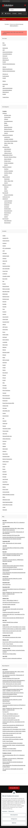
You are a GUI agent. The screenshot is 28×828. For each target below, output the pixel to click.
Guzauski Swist (6, 321)
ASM (4, 250)
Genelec (4, 314)
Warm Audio (5, 448)
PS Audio (4, 385)
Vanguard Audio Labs (7, 436)
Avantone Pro (5, 238)
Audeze (4, 245)
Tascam (4, 426)
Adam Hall (5, 261)
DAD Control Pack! (6, 584)
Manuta (4, 349)
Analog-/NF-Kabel (8, 202)
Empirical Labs (6, 299)
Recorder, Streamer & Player (10, 157)
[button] (21, 5)
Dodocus (4, 451)
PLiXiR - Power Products (8, 643)
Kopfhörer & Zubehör (7, 167)
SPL (3, 418)
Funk (4, 309)
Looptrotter (5, 342)
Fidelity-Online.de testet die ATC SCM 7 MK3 (12, 630)
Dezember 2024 (6, 582)
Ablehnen (14, 822)
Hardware (5, 113)
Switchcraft (5, 423)
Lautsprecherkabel (8, 200)
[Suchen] (24, 9)
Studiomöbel (7, 179)
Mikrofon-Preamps (8, 129)
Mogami (4, 355)
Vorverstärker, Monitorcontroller (10, 141)
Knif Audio (5, 337)
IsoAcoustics (5, 329)
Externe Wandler (7, 159)
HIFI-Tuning (5, 327)
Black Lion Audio (6, 288)
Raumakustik (5, 192)
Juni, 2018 (5, 656)
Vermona (4, 441)
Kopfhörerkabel (7, 208)
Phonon (4, 375)
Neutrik (4, 365)
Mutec (4, 357)
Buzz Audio (5, 278)
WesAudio (5, 509)
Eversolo (4, 301)
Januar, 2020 (5, 624)
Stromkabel (6, 206)
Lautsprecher (7, 137)
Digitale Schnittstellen (8, 163)
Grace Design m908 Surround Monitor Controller (13, 641)
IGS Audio (5, 474)
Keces (4, 332)
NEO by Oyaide (6, 360)
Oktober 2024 (6, 598)
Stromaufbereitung (8, 210)
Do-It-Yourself (5, 218)
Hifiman (4, 324)
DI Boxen (6, 119)
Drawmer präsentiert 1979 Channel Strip (11, 535)
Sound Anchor (6, 415)
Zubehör (6, 133)
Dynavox (4, 464)
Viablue (4, 443)
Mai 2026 (5, 520)
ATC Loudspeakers (7, 248)
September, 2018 (6, 648)
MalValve (4, 347)
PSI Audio (5, 388)
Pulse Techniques (6, 390)
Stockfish (4, 421)
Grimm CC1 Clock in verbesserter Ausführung (12, 658)
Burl (3, 281)
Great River (5, 481)
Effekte (5, 123)
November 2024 (6, 587)
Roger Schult (5, 489)
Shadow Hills (5, 405)
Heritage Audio (6, 484)
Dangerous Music (6, 266)
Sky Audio (5, 408)
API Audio (5, 253)
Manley (4, 487)
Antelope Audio (6, 256)
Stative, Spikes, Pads (8, 143)
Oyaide (4, 367)
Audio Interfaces (7, 149)
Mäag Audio (5, 344)
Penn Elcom (5, 372)
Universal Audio (6, 492)
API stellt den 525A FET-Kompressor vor (11, 602)
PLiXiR (4, 380)
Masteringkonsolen (8, 127)
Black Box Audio (6, 291)
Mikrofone (6, 186)
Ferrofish (4, 306)
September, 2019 (6, 635)
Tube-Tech (5, 433)
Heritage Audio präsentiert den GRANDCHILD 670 (13, 617)
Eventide (4, 304)
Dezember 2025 (6, 526)
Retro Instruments (6, 398)
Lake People (5, 479)
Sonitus (4, 413)
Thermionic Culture (7, 428)
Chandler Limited (6, 276)
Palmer (4, 370)
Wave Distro (5, 454)
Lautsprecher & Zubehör (8, 135)
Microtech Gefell (6, 352)
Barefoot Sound (6, 296)
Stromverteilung (7, 212)
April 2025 (5, 557)
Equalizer (6, 125)
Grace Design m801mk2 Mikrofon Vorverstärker (13, 645)
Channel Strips (7, 117)
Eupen (4, 469)
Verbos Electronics (6, 438)
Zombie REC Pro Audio (7, 504)
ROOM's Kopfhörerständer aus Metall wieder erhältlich (14, 628)
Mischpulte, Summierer (9, 131)
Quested (4, 393)
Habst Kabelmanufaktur (8, 502)
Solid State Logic (6, 410)
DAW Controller (7, 151)
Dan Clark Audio (6, 268)
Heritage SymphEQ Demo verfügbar (10, 622)
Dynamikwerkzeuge (8, 121)
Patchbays (6, 214)
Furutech (4, 311)
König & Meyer (6, 339)
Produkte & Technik (7, 753)
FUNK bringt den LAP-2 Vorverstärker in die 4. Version (14, 626)
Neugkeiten (5, 669)
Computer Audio (6, 147)
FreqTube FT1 (6, 595)
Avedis (4, 235)
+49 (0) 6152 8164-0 (6, 1)
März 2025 (5, 563)
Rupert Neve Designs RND (8, 403)
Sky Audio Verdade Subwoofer (9, 604)
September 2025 (6, 541)
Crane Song (5, 271)
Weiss (4, 497)
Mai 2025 (5, 551)
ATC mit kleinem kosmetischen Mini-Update (12, 637)
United (4, 507)
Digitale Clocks (7, 161)
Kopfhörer (6, 169)
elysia (4, 466)
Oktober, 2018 (6, 639)
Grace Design (5, 316)
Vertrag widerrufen (14, 787)
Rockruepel (5, 400)
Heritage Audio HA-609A (8, 632)
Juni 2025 (5, 545)
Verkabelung (5, 198)
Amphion (4, 258)
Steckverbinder (7, 222)
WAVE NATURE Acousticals (8, 494)
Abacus (4, 263)
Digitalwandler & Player (8, 155)
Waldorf (4, 446)
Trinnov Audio (5, 431)
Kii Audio (4, 476)
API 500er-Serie (7, 115)
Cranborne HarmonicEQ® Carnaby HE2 (11, 612)
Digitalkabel (6, 204)
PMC (4, 382)
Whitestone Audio (6, 499)
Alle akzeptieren (14, 814)
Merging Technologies (7, 459)
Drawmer (4, 471)
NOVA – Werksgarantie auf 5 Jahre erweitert (12, 543)
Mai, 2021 (5, 620)
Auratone (4, 243)
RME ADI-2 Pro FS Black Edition (9, 653)
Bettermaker (5, 294)
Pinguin (4, 377)
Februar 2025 (5, 576)
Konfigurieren (14, 818)
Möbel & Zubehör (6, 177)
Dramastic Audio (6, 456)
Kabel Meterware (7, 220)
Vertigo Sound (6, 461)
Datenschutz (11, 811)
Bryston (4, 283)
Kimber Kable (5, 334)
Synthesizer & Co (6, 196)
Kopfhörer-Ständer (8, 173)
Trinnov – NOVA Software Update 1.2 (10, 600)
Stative (5, 188)
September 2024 (6, 607)
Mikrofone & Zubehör (7, 185)
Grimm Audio (5, 319)
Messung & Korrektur (8, 194)
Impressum (4, 811)
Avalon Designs (6, 240)
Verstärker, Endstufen (8, 139)
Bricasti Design (6, 286)
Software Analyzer (8, 153)
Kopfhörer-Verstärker (8, 171)
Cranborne (5, 273)
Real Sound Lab (6, 395)
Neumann (5, 362)
